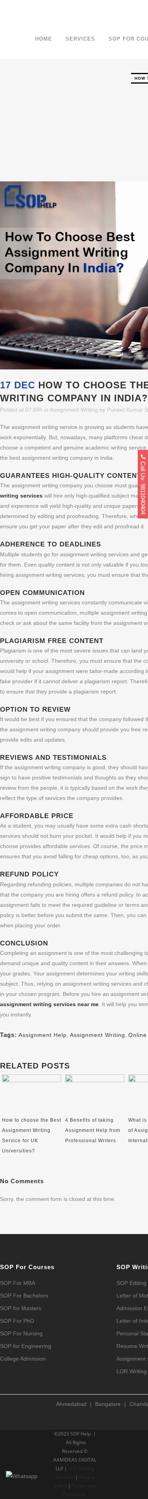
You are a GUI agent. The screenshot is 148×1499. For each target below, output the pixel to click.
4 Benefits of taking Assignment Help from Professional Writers (92, 1130)
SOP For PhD (17, 1321)
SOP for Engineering (25, 1346)
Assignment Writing (74, 409)
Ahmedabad (71, 1404)
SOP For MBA (17, 1283)
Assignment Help (43, 1035)
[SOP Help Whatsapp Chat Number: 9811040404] (21, 1487)
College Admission (23, 1359)
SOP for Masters (20, 1308)
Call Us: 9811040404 (143, 487)
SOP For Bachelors (24, 1296)
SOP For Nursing (21, 1334)
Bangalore (108, 1404)
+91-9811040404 (34, 9)
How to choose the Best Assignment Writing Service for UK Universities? (31, 1135)
